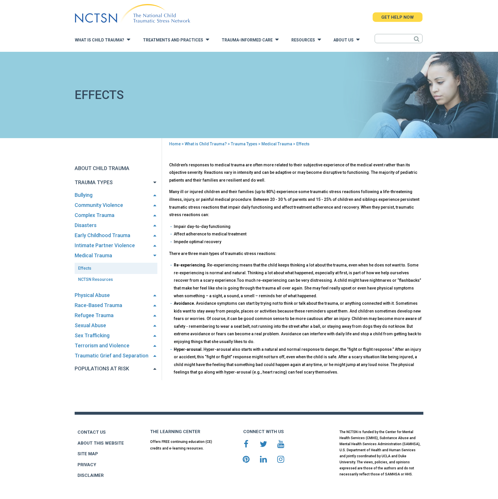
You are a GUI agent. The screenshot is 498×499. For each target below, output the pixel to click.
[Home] (132, 13)
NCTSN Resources (95, 279)
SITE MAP (88, 453)
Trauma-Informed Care (248, 40)
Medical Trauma (276, 144)
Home (175, 144)
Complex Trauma (94, 215)
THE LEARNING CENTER (175, 431)
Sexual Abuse (90, 325)
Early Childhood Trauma (102, 235)
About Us (344, 40)
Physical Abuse (92, 295)
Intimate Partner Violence (105, 245)
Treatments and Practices (174, 40)
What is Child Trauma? (101, 40)
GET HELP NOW (397, 17)
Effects (84, 268)
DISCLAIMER (91, 475)
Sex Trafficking (92, 335)
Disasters (86, 225)
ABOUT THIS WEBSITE (101, 443)
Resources (304, 40)
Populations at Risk (102, 368)
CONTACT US (92, 432)
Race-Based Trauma (98, 305)
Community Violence (99, 205)
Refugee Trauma (94, 315)
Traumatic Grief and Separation (111, 356)
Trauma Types (244, 144)
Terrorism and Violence (102, 345)
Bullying (84, 195)
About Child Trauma (102, 168)
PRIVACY (87, 464)
